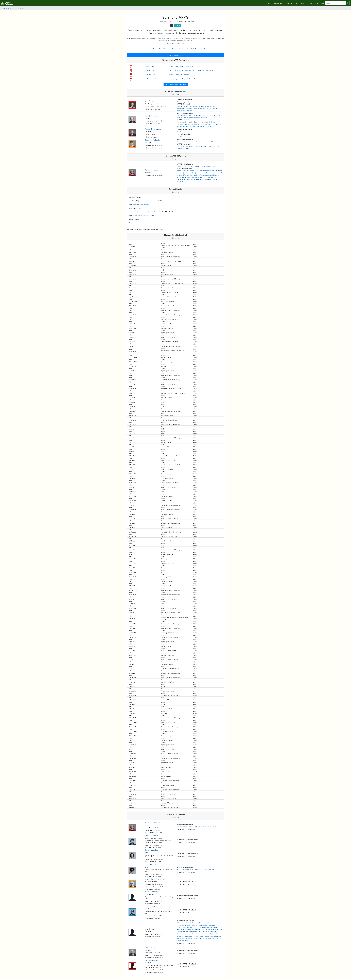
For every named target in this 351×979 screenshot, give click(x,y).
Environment (198, 146)
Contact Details (177, 49)
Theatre (208, 126)
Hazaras (179, 929)
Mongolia (198, 166)
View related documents (175, 55)
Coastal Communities (205, 927)
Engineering (185, 869)
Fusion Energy (211, 115)
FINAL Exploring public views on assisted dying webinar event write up (191, 70)
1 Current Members (164, 49)
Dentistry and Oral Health (185, 146)
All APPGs (11, 8)
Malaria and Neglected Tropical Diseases (190, 177)
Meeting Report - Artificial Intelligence (181, 66)
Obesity (213, 142)
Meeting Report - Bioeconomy (179, 75)
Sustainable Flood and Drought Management (191, 126)
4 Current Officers (151, 49)
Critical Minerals (182, 166)
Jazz (191, 869)
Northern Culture (191, 934)
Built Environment (191, 927)
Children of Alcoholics (184, 115)
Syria (216, 938)
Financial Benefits (200, 49)
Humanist (189, 108)
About (316, 3)
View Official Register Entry (175, 43)
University (189, 110)
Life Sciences (197, 108)
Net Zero (207, 177)
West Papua (185, 940)
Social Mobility (204, 936)
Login (322, 3)
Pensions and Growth (204, 934)
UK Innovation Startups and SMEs (204, 869)
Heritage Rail (181, 136)
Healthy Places (207, 929)
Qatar (214, 166)
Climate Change (191, 173)
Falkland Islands (199, 124)
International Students (212, 175)
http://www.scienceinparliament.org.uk (140, 223)
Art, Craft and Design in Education (187, 923)
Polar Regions (206, 166)
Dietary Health (181, 142)
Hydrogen (208, 124)
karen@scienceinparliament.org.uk (143, 215)
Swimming (211, 938)
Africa (179, 869)
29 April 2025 (150, 66)
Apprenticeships (182, 122)
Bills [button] (269, 3)
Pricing (310, 3)
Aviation (190, 122)
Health (205, 146)
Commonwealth (203, 122)
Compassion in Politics (199, 115)
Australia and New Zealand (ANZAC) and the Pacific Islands (195, 170)
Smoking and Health (193, 179)
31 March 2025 (150, 70)
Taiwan (202, 179)
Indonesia (191, 166)
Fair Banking (189, 124)
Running (196, 936)
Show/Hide (175, 94)
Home (3, 8)
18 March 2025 (150, 75)
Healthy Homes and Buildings (192, 929)
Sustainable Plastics (200, 938)
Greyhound (216, 927)
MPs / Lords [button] (300, 3)
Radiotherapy (188, 936)
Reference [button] (289, 3)
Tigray (179, 940)
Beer (195, 122)
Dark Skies (180, 132)
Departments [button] (278, 3)
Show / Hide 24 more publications (175, 84)
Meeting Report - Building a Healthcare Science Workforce (187, 79)
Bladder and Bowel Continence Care (196, 925)
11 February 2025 (151, 79)
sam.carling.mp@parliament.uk (142, 204)
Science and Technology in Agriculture (195, 117)
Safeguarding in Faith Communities (187, 102)
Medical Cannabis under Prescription (198, 142)
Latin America (202, 932)
